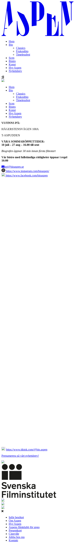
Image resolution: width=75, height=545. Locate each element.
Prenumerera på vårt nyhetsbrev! (20, 455)
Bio (11, 44)
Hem (11, 41)
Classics (20, 48)
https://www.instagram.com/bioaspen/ (27, 171)
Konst (12, 64)
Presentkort (15, 530)
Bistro (12, 61)
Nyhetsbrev (15, 71)
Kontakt (13, 540)
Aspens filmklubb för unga (24, 527)
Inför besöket (16, 517)
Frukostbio (22, 51)
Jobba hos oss (17, 537)
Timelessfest (23, 54)
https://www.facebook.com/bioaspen (26, 175)
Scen (11, 57)
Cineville (14, 533)
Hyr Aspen (15, 67)
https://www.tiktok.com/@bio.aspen (26, 449)
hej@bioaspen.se (14, 166)
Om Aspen (15, 520)
